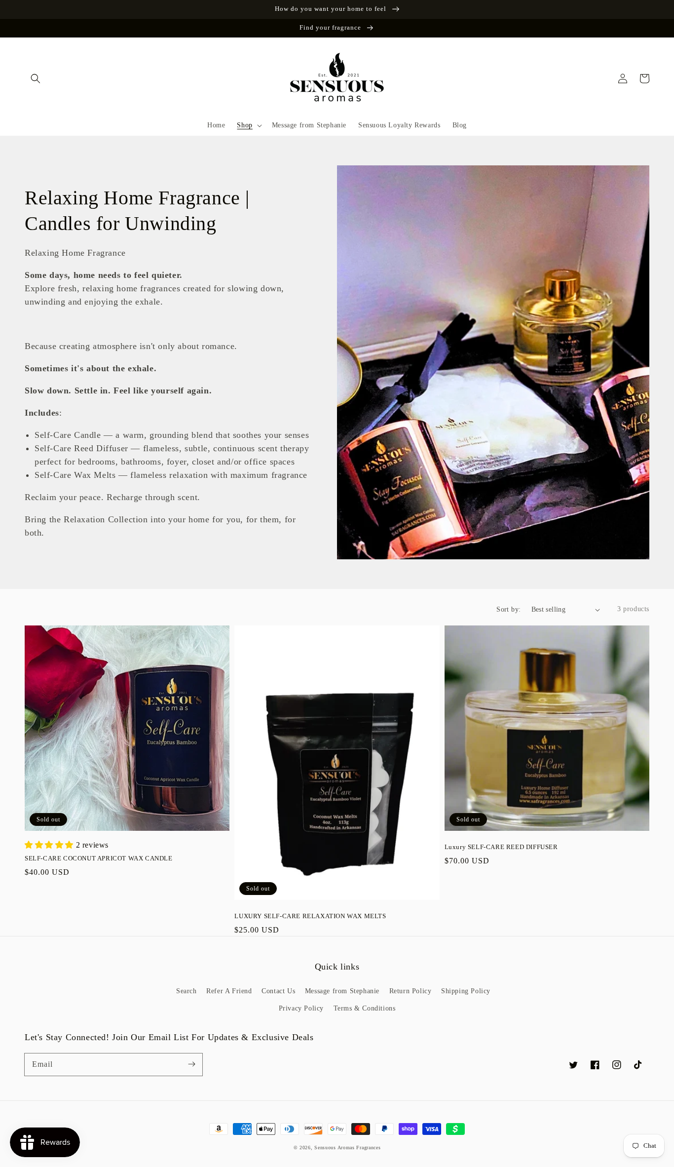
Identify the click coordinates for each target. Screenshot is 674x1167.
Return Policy (410, 991)
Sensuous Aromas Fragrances (347, 1147)
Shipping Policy (465, 991)
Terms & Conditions (365, 1008)
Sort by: (508, 609)
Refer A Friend (229, 991)
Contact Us (278, 991)
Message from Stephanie (342, 991)
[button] (35, 78)
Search (186, 991)
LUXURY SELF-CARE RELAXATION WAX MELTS (310, 916)
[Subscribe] (191, 1064)
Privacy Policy (301, 1008)
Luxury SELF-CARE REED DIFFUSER (501, 847)
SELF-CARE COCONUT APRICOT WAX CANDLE (99, 858)
